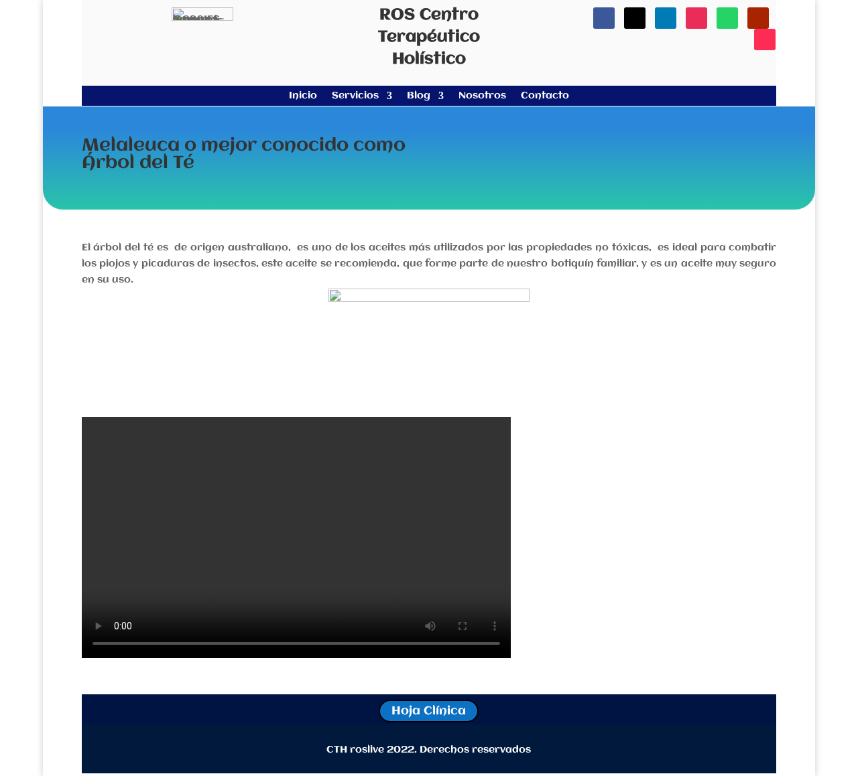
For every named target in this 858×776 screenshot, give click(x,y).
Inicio (303, 96)
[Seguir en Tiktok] (765, 39)
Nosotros (482, 96)
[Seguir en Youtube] (758, 18)
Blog (418, 96)
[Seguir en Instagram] (696, 18)
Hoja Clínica (428, 711)
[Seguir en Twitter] (635, 18)
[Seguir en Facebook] (604, 18)
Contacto (545, 96)
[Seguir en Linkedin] (665, 18)
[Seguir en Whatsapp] (727, 18)
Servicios (355, 96)
